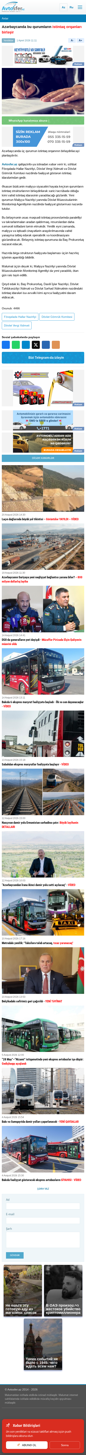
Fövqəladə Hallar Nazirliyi (20, 316)
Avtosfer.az (9, 164)
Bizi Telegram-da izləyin (46, 357)
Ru (71, 7)
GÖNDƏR (15, 1255)
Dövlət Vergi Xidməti (16, 325)
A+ (80, 40)
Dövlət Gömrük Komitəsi (57, 316)
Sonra (65, 1445)
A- (72, 40)
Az (63, 7)
